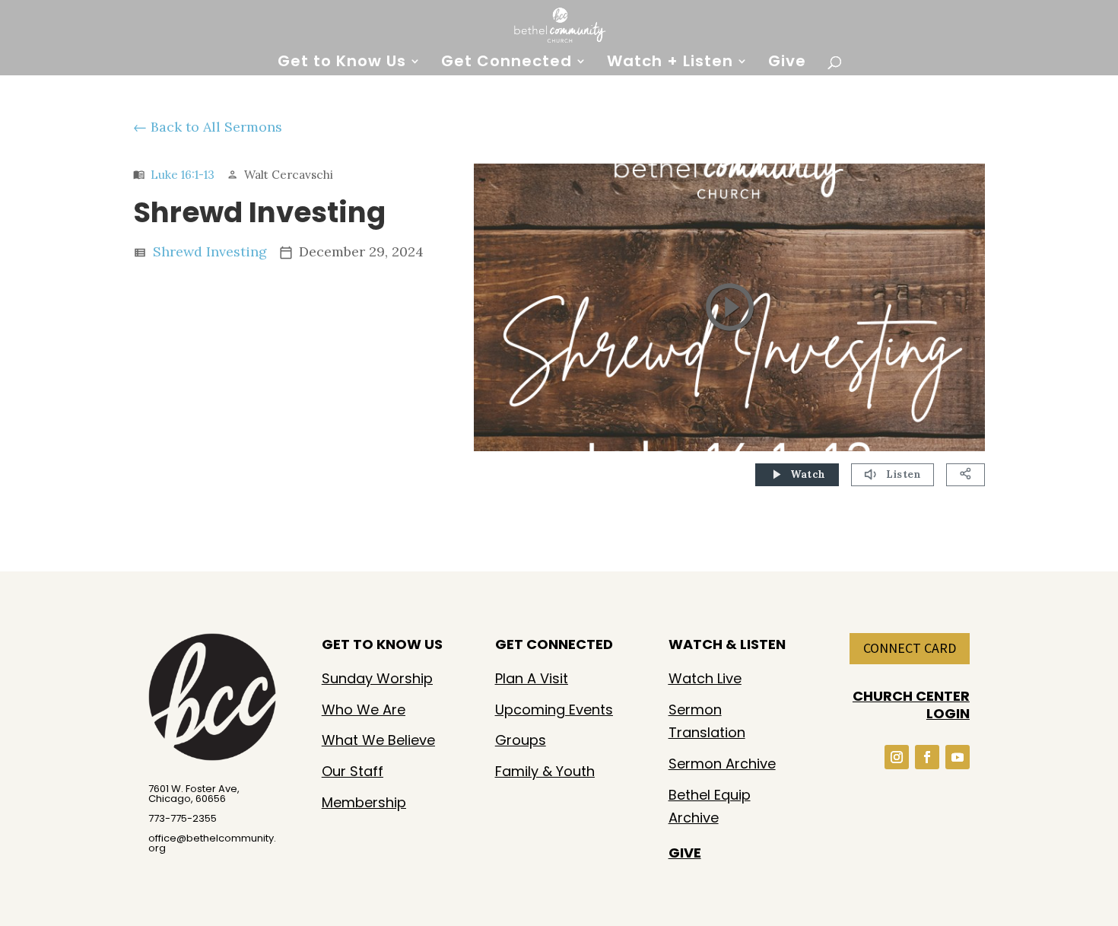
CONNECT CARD (909, 648)
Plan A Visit (531, 678)
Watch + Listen (670, 64)
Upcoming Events (554, 709)
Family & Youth (545, 771)
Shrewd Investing (210, 251)
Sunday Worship (377, 678)
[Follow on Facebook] (927, 757)
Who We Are (363, 709)
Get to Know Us (342, 64)
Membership (364, 802)
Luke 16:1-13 (182, 174)
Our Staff (352, 771)
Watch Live (705, 678)
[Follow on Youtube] (957, 757)
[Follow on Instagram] (897, 757)
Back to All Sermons (216, 126)
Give (787, 64)
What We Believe (378, 739)
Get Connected (506, 64)
